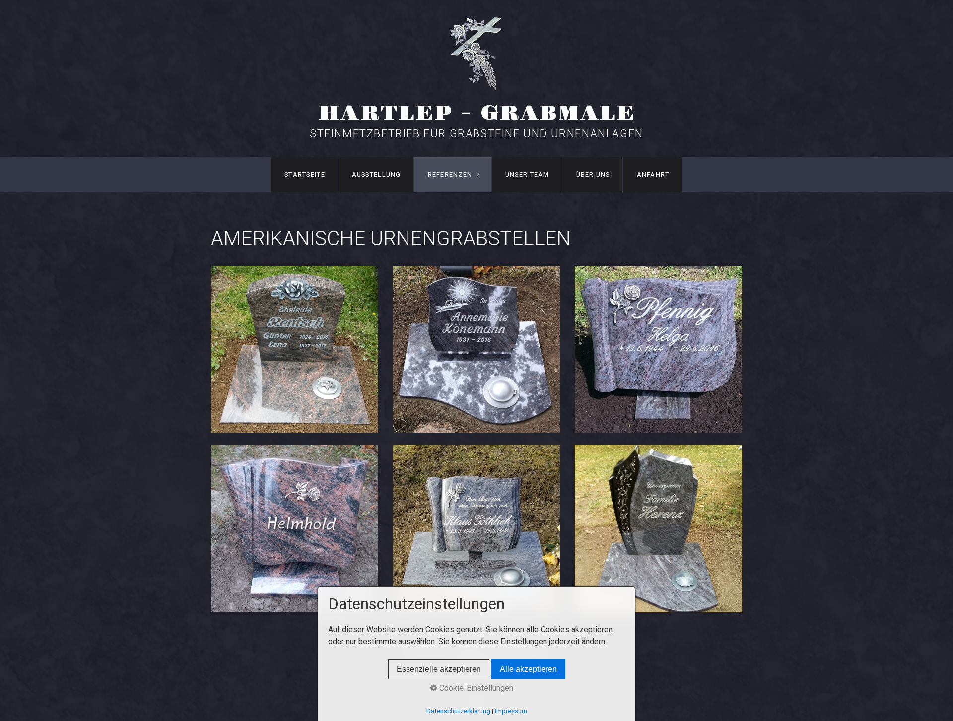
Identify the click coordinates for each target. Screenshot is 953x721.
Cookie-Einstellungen (475, 688)
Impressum (511, 711)
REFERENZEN (450, 174)
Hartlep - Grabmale (476, 113)
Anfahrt (653, 174)
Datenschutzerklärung (458, 711)
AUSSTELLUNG (376, 174)
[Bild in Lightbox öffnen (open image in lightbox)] (294, 349)
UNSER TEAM (527, 174)
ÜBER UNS (593, 174)
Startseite (304, 174)
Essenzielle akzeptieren (439, 669)
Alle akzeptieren (528, 669)
